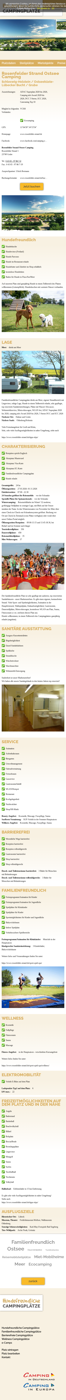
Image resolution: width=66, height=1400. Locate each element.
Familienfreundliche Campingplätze (21, 1331)
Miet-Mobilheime (49, 1256)
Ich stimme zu (43, 8)
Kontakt (6, 1357)
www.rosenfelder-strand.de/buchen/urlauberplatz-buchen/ (34, 178)
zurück (33, 1281)
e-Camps (7, 1342)
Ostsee (15, 1249)
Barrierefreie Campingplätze (17, 1335)
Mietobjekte (45, 63)
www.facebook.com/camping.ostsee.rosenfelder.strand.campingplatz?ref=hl (34, 141)
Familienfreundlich (33, 1242)
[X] (53, 8)
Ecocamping (40, 1264)
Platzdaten (9, 63)
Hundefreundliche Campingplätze (20, 1328)
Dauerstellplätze (35, 1250)
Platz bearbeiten (11, 1353)
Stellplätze (27, 63)
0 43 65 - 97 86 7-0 (13, 161)
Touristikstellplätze (52, 1250)
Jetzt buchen (31, 186)
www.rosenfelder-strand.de (31, 134)
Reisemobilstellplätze (16, 1257)
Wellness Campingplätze (15, 1339)
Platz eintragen (10, 1349)
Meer (20, 1264)
